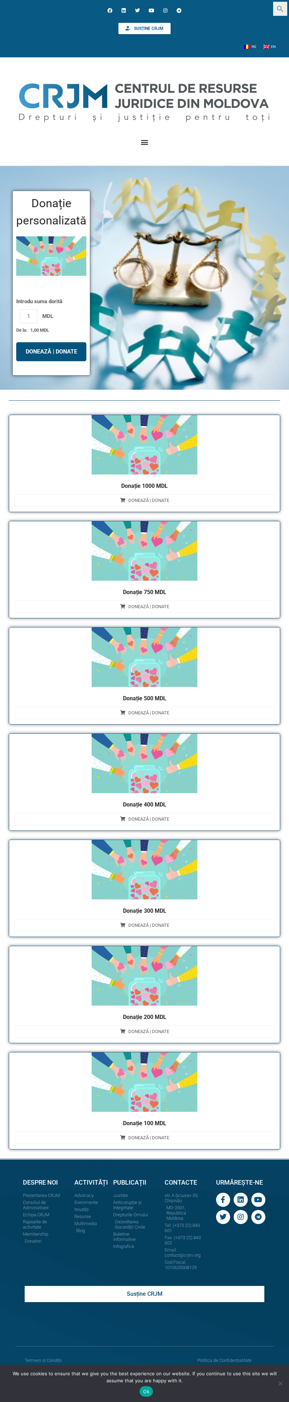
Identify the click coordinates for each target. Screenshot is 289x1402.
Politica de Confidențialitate (224, 1360)
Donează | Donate (148, 500)
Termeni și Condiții (43, 1360)
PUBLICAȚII (129, 1182)
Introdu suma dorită (39, 301)
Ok (146, 1391)
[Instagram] (165, 10)
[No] (280, 1383)
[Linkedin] (124, 10)
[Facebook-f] (223, 1200)
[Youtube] (151, 10)
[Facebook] (110, 10)
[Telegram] (179, 10)
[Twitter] (137, 10)
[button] (280, 8)
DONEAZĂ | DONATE (51, 351)
